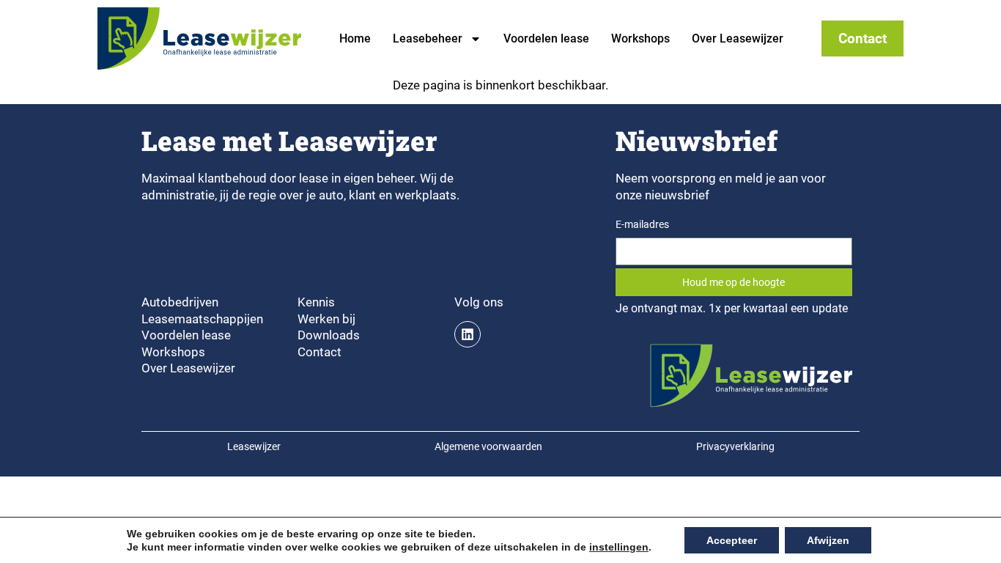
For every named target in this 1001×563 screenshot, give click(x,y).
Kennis (316, 302)
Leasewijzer (254, 447)
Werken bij (326, 319)
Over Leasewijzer (737, 38)
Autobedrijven (179, 302)
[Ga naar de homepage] (199, 38)
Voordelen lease (546, 38)
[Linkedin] (467, 334)
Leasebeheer (427, 38)
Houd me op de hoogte (733, 282)
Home (355, 38)
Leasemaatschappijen (202, 319)
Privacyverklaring (735, 447)
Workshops (640, 38)
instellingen (619, 547)
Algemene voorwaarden (488, 447)
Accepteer (731, 540)
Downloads (329, 335)
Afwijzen (828, 540)
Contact (319, 352)
